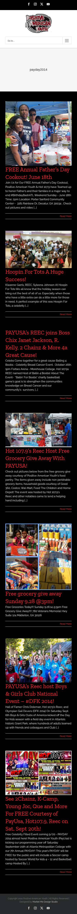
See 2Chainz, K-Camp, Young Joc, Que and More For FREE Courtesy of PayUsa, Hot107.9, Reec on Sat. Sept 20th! (36, 813)
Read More (66, 216)
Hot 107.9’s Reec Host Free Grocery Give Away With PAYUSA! (37, 458)
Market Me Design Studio (45, 902)
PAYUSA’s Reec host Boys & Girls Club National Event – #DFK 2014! (36, 693)
